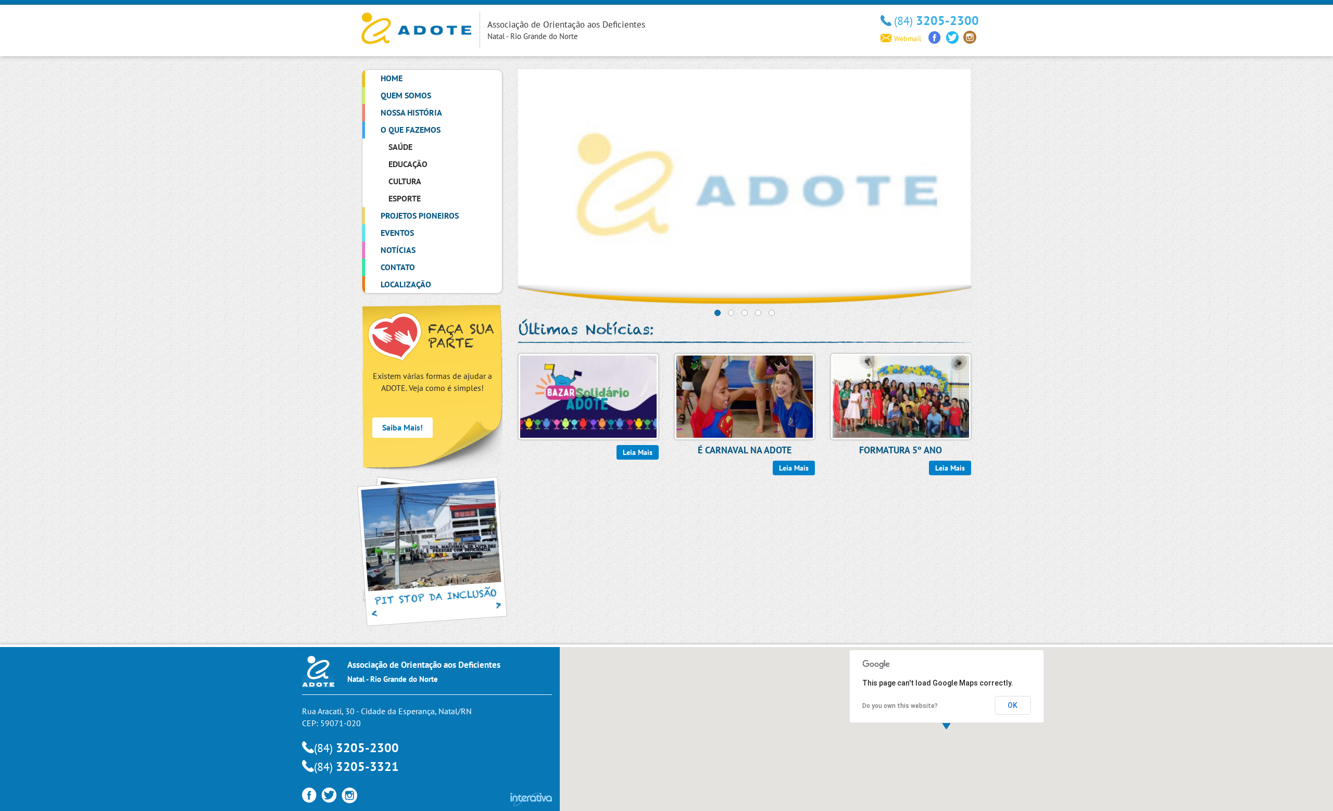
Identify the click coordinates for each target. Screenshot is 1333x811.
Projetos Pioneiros (420, 215)
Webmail (907, 38)
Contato (398, 267)
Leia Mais (637, 452)
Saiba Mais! (402, 427)
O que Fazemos (411, 129)
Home (392, 78)
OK (1012, 705)
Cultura (404, 181)
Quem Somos (406, 95)
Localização (406, 284)
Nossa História (411, 112)
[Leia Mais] (588, 395)
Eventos (397, 232)
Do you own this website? (900, 705)
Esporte (404, 198)
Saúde (400, 147)
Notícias (398, 250)
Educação (407, 164)
